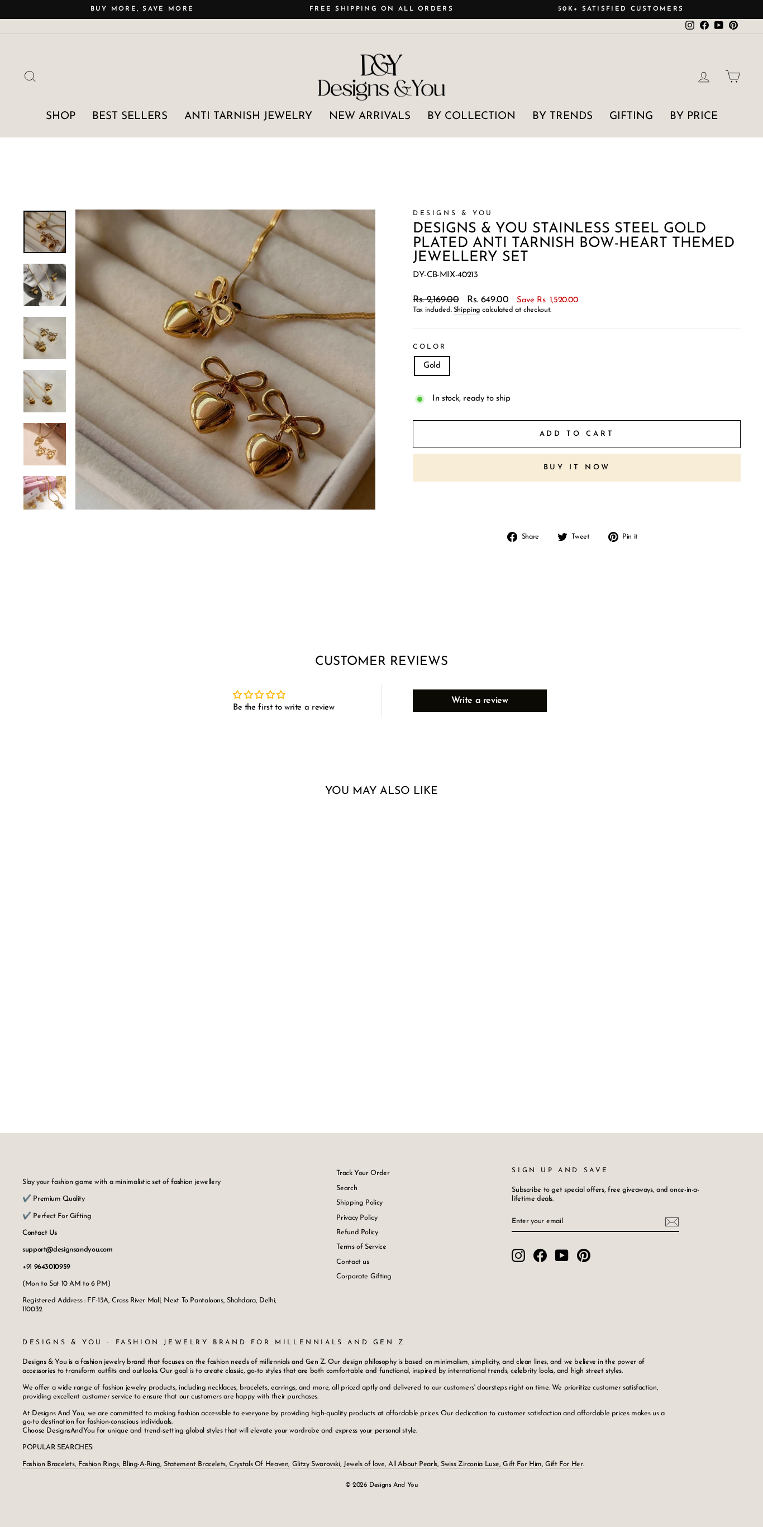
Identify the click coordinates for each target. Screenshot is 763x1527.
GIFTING (631, 116)
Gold (432, 365)
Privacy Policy (356, 1217)
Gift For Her (564, 1464)
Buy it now (577, 467)
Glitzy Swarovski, (317, 1464)
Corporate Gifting (364, 1276)
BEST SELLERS (130, 116)
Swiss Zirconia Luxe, (472, 1464)
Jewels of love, (366, 1464)
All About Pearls (412, 1464)
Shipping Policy (359, 1202)
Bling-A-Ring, (141, 1464)
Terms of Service (361, 1246)
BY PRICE (694, 116)
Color (430, 347)
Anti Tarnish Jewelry (248, 116)
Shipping (467, 309)
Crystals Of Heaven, (258, 1464)
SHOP (60, 116)
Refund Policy (357, 1232)
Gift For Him (522, 1464)
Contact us (352, 1262)
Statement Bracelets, (195, 1464)
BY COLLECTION (471, 116)
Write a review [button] (479, 700)
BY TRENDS (562, 116)
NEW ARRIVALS (370, 116)
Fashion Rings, (99, 1464)
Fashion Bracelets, (50, 1464)
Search (346, 1188)
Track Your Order (362, 1173)
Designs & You (453, 213)
